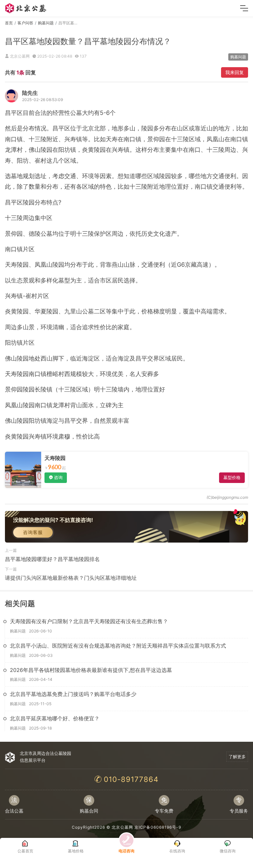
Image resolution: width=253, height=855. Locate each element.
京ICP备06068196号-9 (157, 827)
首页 (9, 22)
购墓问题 (46, 22)
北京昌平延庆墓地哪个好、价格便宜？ (54, 718)
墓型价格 (231, 477)
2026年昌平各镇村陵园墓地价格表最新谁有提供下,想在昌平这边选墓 (91, 670)
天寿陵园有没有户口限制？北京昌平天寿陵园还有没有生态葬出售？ (89, 621)
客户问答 (25, 22)
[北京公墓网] (26, 8)
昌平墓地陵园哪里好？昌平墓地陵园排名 (52, 559)
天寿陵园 (55, 458)
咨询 (58, 477)
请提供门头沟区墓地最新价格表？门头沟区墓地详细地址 (71, 577)
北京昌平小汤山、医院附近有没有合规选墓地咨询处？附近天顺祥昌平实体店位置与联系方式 (118, 645)
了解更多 (237, 756)
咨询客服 (33, 532)
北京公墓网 (122, 827)
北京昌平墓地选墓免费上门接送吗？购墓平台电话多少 (73, 694)
